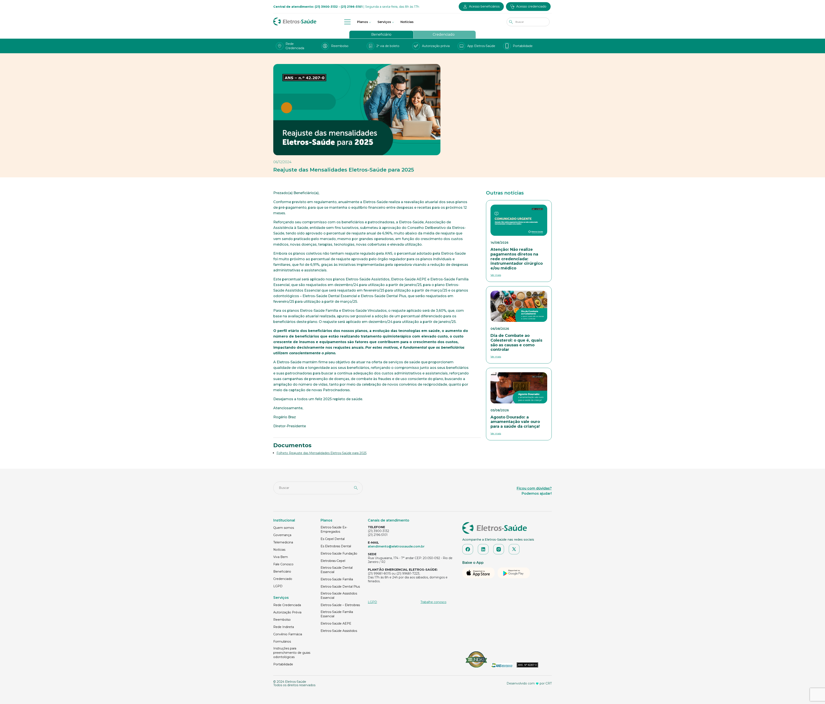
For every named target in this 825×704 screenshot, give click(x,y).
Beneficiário (381, 34)
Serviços (384, 22)
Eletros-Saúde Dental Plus (340, 586)
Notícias (407, 22)
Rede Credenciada (287, 605)
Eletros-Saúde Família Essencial (337, 614)
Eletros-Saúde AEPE (336, 623)
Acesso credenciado (531, 6)
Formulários (282, 641)
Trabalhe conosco (433, 602)
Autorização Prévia (287, 612)
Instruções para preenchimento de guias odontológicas (291, 652)
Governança (282, 535)
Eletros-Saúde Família (337, 579)
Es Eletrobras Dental (336, 546)
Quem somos (283, 528)
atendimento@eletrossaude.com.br (396, 546)
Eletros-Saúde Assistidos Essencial (339, 595)
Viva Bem (280, 557)
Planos (362, 22)
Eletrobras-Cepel (333, 561)
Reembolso (282, 620)
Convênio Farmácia (287, 634)
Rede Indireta (283, 627)
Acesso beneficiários (484, 6)
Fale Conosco (283, 564)
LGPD (278, 586)
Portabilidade (283, 664)
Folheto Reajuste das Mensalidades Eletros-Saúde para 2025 (322, 453)
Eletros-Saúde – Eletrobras (340, 605)
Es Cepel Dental (333, 539)
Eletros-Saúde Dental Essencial (337, 570)
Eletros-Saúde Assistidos (339, 631)
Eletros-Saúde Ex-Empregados (334, 529)
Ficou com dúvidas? (534, 488)
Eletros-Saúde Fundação (339, 553)
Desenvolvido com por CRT (529, 683)
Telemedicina (283, 542)
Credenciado (444, 34)
